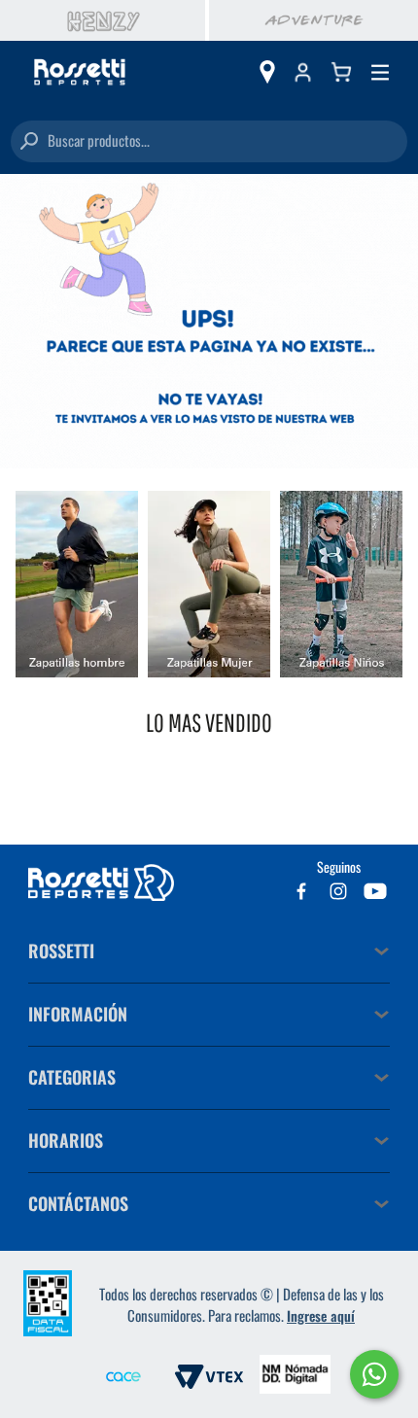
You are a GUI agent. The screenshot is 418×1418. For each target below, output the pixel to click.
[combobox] (209, 141)
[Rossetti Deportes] (79, 73)
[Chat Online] (374, 1374)
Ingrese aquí (321, 1315)
